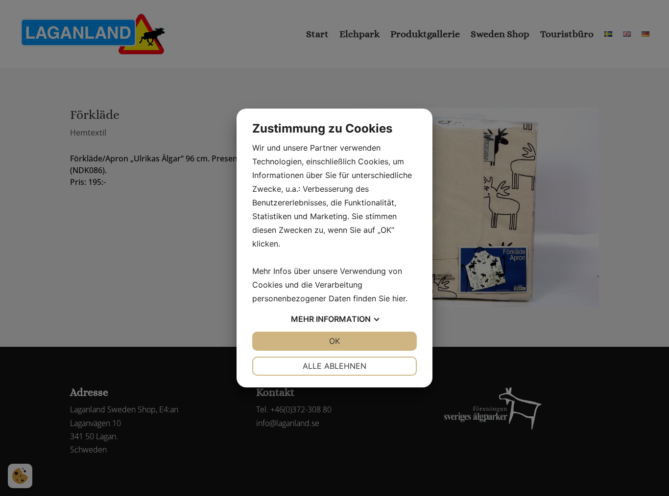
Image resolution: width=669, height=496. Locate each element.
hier (399, 298)
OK (334, 341)
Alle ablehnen (334, 366)
